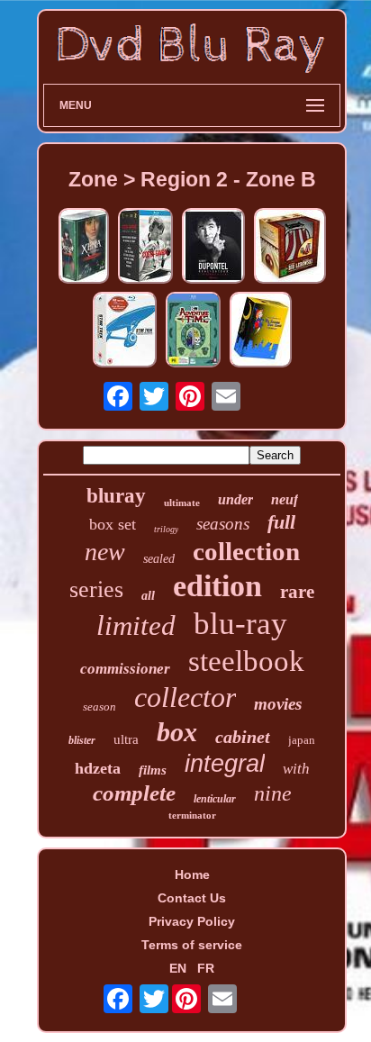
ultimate (182, 502)
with (296, 768)
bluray (116, 496)
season (99, 706)
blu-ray (240, 623)
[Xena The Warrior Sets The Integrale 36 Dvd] (84, 247)
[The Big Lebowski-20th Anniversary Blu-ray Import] (290, 247)
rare (297, 592)
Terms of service (191, 945)
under (235, 499)
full (281, 522)
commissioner (125, 668)
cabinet (242, 737)
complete (134, 793)
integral (225, 763)
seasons (222, 523)
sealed (159, 559)
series (96, 589)
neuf (284, 499)
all (148, 596)
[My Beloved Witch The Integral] (260, 331)
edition (217, 586)
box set (112, 524)
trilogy (166, 529)
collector (185, 697)
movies (278, 703)
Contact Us (192, 898)
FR (205, 968)
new (105, 552)
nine (273, 793)
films (153, 770)
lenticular (215, 799)
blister (81, 740)
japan (301, 740)
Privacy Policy (192, 921)
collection (246, 551)
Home (192, 874)
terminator (192, 815)
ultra (126, 739)
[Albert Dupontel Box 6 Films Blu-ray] (213, 247)
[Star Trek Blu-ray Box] (124, 331)
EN (177, 968)
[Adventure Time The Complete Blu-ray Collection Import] (193, 331)
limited (136, 625)
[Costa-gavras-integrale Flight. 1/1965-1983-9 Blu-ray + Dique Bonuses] (145, 247)
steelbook (246, 661)
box (177, 732)
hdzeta (98, 768)
